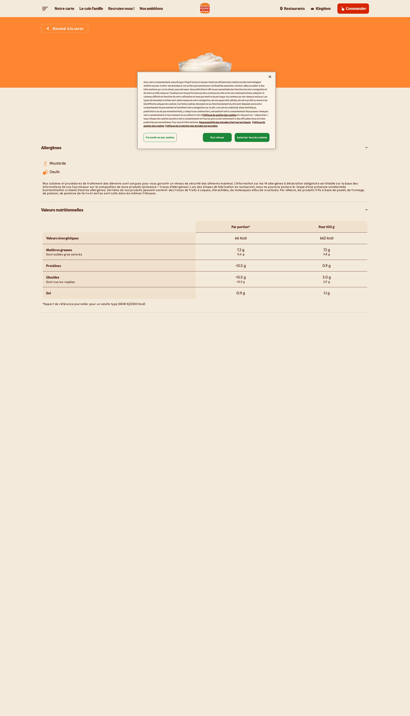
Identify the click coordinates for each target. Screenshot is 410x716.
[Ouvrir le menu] (45, 9)
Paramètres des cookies (160, 137)
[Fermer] (270, 76)
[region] (206, 110)
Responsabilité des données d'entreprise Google (225, 122)
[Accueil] (205, 8)
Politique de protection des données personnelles (191, 125)
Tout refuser (217, 137)
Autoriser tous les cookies (252, 137)
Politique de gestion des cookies (219, 114)
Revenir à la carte (68, 28)
